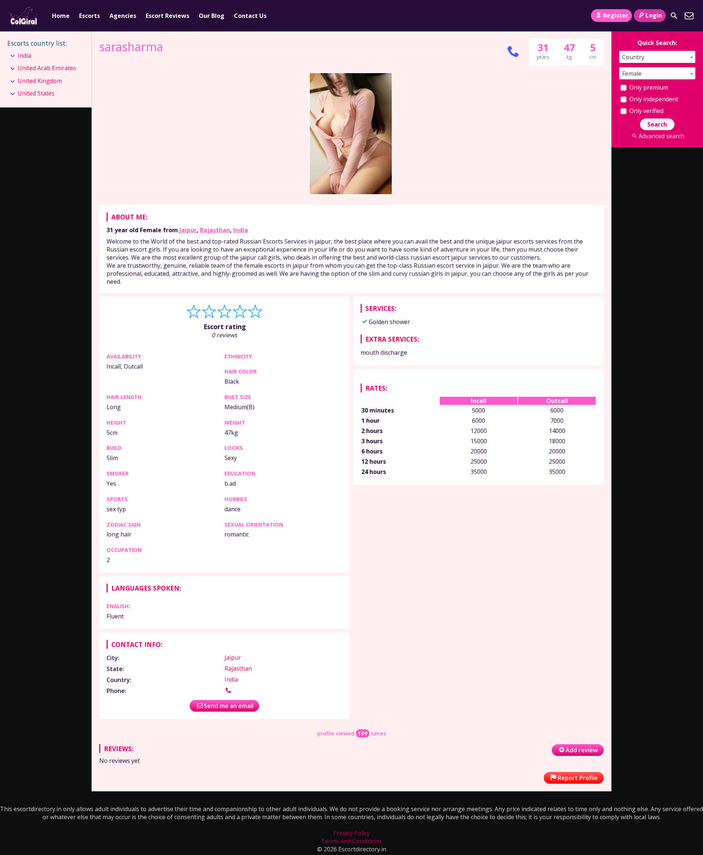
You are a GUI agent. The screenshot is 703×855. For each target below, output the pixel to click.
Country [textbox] (633, 57)
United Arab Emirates (47, 68)
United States (36, 93)
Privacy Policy (351, 833)
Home (61, 16)
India (240, 230)
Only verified (645, 111)
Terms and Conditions (351, 841)
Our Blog (211, 16)
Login (654, 15)
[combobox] (657, 56)
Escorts (89, 16)
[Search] (674, 15)
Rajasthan (215, 230)
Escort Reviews (167, 16)
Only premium (648, 87)
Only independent (653, 99)
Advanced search (661, 136)
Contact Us (250, 16)
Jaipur (188, 230)
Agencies (122, 16)
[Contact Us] (689, 15)
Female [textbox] (631, 73)
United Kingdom (40, 81)
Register (615, 15)
